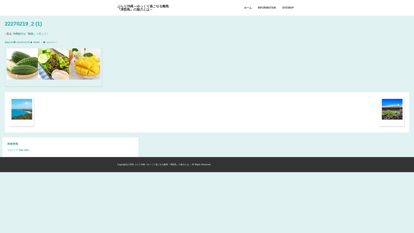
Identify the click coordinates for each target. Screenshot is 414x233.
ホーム (248, 7)
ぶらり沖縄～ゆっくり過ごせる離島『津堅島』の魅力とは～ (143, 7)
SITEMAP (288, 7)
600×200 (23, 150)
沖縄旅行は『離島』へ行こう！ (31, 33)
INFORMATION (267, 7)
